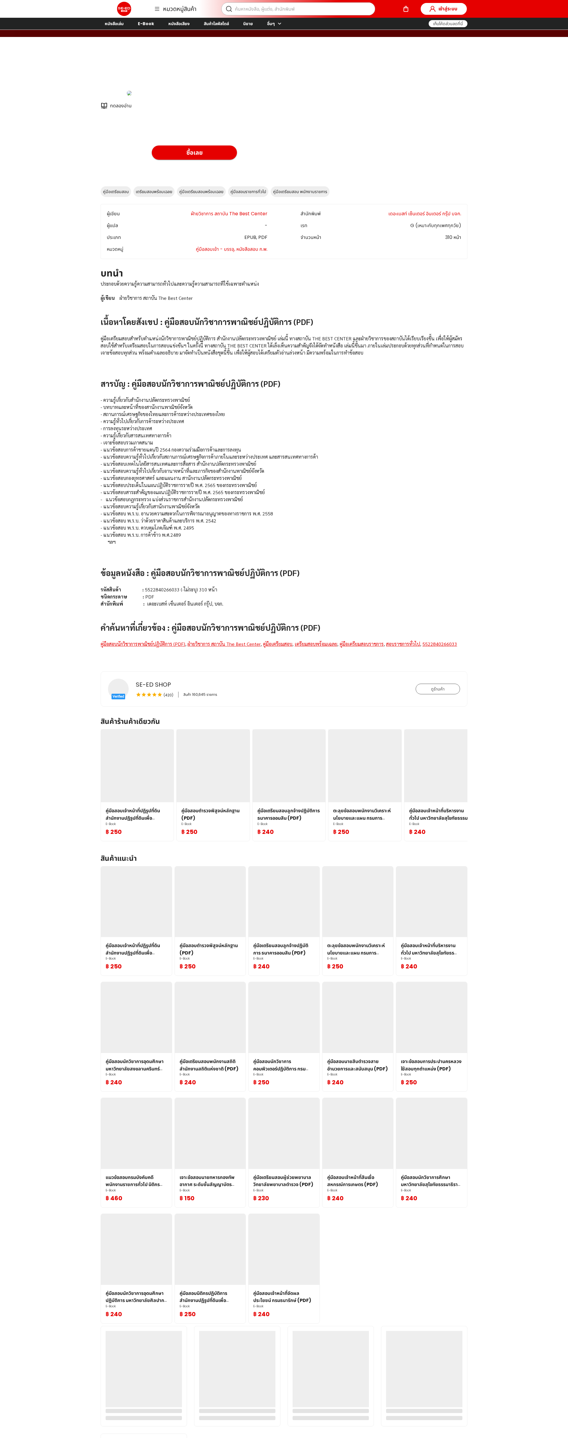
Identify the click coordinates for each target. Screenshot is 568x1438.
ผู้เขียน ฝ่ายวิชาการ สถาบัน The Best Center (198, 67)
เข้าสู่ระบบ (447, 8)
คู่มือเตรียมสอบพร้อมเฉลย (201, 192)
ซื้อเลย (194, 152)
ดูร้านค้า (438, 689)
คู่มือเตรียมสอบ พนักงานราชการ (300, 192)
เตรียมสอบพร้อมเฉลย (154, 192)
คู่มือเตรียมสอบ (116, 192)
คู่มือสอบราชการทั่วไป (248, 192)
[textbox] (284, 471)
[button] (448, 23)
